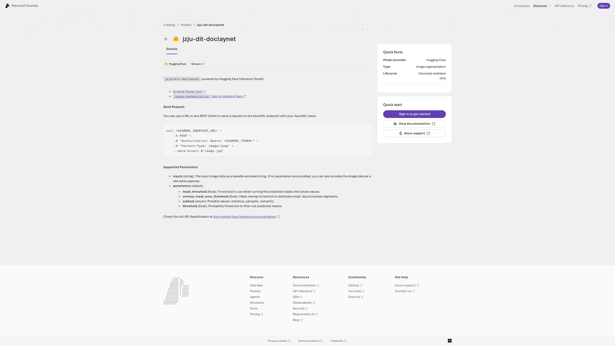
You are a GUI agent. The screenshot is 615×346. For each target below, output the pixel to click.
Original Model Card (187, 91)
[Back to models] (166, 39)
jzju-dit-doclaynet (210, 25)
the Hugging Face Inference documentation (244, 217)
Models (186, 25)
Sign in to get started (414, 114)
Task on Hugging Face (208, 96)
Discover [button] (540, 6)
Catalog (169, 25)
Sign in (604, 5)
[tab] (171, 49)
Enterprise (521, 6)
